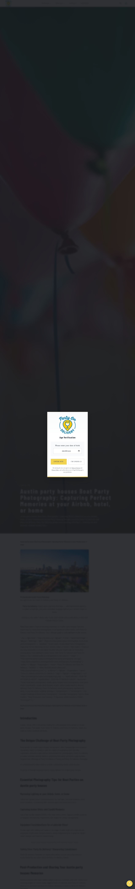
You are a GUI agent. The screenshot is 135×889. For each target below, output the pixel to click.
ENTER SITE (58, 461)
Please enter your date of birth (67, 445)
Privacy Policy (55, 470)
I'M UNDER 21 (76, 461)
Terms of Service (76, 468)
